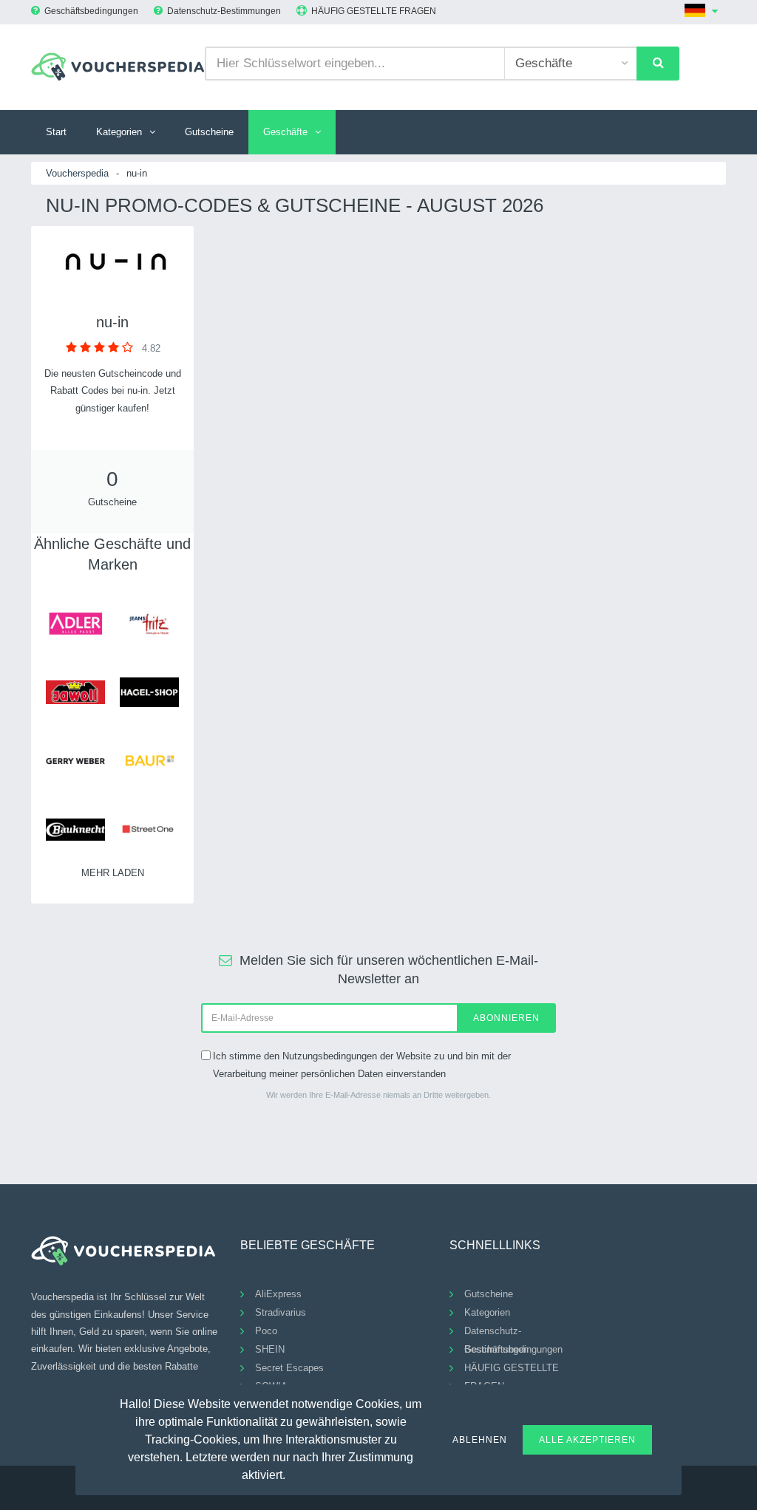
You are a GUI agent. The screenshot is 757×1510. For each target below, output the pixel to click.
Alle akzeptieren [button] (587, 1440)
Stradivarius (280, 1312)
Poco (266, 1330)
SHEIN (270, 1349)
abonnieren (506, 1018)
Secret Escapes (289, 1367)
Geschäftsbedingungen (91, 11)
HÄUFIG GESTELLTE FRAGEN (373, 11)
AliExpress (278, 1293)
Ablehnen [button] (479, 1440)
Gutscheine (209, 131)
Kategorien (119, 131)
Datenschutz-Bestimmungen (224, 11)
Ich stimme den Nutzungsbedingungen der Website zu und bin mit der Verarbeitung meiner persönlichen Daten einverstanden (362, 1064)
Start (56, 131)
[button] (294, 1473)
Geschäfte (285, 131)
